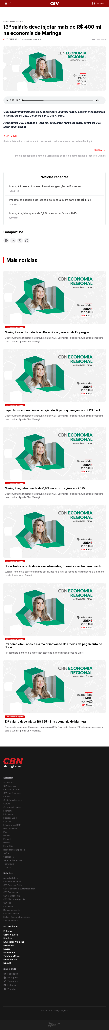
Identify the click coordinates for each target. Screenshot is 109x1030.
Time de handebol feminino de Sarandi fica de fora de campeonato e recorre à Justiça (59, 155)
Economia (7, 811)
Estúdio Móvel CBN (12, 825)
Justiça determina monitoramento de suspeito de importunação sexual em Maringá (47, 141)
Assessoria (8, 782)
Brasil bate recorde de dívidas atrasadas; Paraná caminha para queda (53, 566)
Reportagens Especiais (14, 850)
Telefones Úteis (11, 956)
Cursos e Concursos (12, 807)
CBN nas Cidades (11, 789)
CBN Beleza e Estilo (12, 885)
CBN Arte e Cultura (12, 881)
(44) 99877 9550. (54, 115)
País (5, 832)
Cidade (6, 796)
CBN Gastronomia (11, 896)
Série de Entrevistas (12, 860)
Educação (8, 814)
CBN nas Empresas (12, 793)
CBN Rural (8, 906)
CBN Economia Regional (15, 327)
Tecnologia (8, 864)
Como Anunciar (11, 935)
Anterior (12, 136)
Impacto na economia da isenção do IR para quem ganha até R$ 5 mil (50, 199)
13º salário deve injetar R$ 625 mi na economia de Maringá (45, 721)
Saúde (6, 853)
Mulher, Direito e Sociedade (16, 917)
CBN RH (7, 903)
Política (6, 842)
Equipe (6, 949)
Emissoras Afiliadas (13, 942)
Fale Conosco (10, 959)
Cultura (6, 803)
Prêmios (7, 931)
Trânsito (7, 867)
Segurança (8, 857)
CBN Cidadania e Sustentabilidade (19, 888)
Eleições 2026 (10, 818)
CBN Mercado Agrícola (14, 899)
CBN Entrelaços (10, 892)
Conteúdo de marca (12, 800)
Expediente (9, 952)
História (7, 938)
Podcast (7, 839)
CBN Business (9, 786)
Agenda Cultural (10, 878)
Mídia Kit (7, 963)
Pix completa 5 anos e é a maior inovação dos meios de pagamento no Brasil (53, 645)
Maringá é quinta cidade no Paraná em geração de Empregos (45, 186)
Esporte (7, 821)
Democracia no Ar (11, 910)
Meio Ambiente (10, 828)
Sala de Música (10, 920)
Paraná (6, 835)
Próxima (98, 150)
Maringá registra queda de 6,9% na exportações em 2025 (43, 213)
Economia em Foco (12, 913)
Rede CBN (8, 846)
